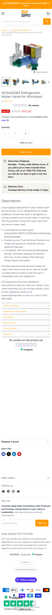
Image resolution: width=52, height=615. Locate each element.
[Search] (47, 21)
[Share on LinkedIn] (14, 454)
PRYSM (8, 101)
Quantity (5, 127)
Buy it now (26, 152)
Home (4, 30)
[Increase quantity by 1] (25, 133)
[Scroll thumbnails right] (48, 82)
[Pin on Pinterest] (19, 454)
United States (24, 569)
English (24, 562)
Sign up (42, 523)
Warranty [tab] (7, 334)
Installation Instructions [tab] (14, 311)
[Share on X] (9, 454)
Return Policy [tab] (9, 323)
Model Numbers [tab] (11, 305)
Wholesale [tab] (8, 317)
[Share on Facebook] (3, 454)
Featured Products (20, 30)
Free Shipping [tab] (10, 328)
